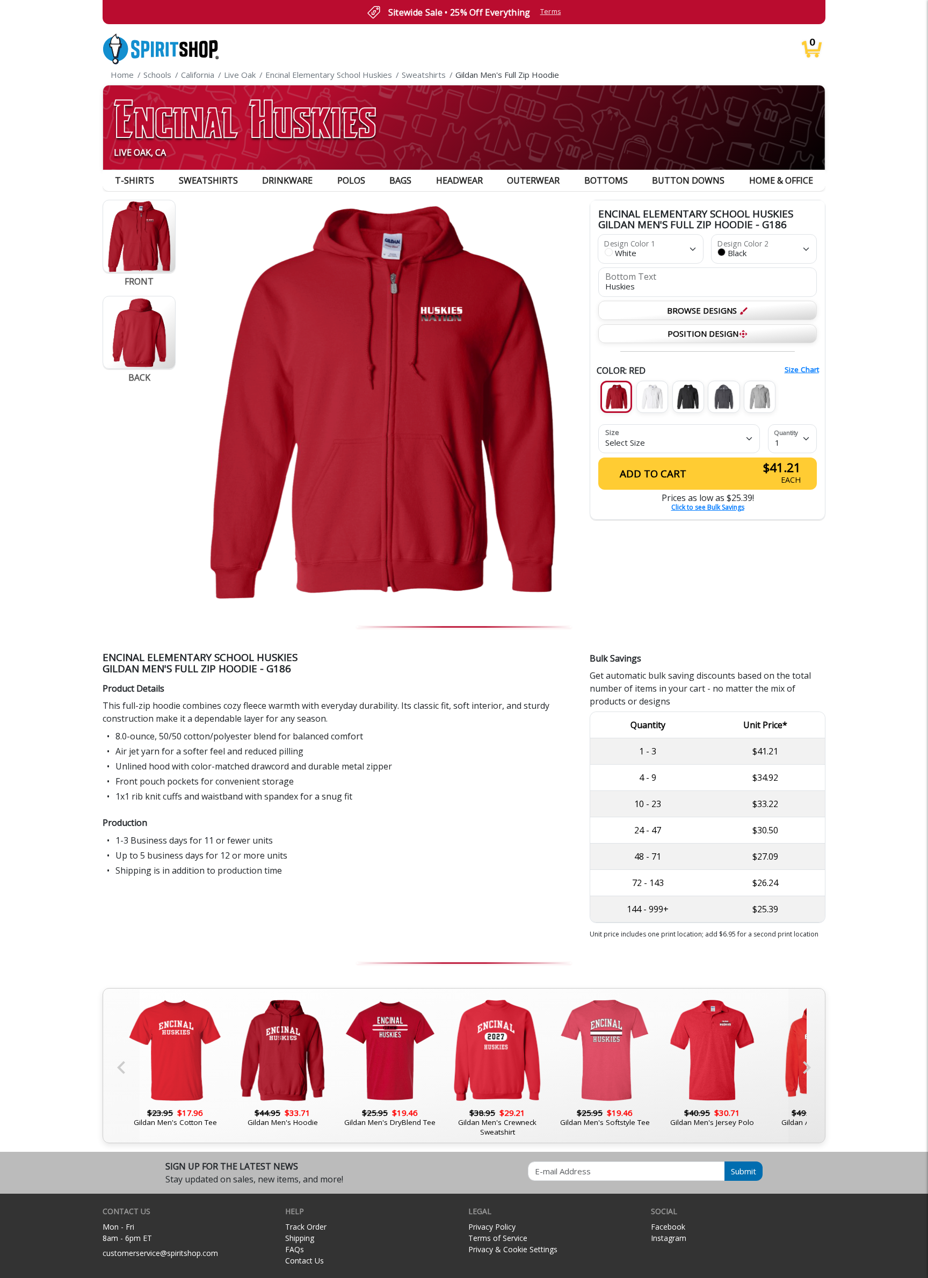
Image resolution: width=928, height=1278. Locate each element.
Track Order (306, 1227)
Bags (400, 180)
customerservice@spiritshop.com (160, 1253)
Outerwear (533, 180)
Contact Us (304, 1260)
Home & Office (781, 180)
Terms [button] (550, 11)
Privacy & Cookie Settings (512, 1249)
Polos (351, 180)
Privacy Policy (492, 1227)
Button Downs (688, 180)
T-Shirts (134, 180)
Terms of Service (497, 1238)
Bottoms (606, 180)
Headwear (459, 180)
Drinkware (287, 180)
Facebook (668, 1227)
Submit (743, 1171)
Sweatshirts (208, 180)
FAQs (294, 1249)
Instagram (668, 1238)
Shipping (299, 1238)
